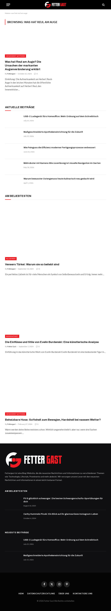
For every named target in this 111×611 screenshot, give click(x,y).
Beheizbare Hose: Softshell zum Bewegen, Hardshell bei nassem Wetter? (53, 419)
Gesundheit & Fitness (15, 56)
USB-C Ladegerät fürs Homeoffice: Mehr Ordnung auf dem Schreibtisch (61, 116)
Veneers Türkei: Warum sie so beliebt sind (32, 264)
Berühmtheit (12, 336)
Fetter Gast (11, 346)
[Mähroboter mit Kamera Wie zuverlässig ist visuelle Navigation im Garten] (13, 166)
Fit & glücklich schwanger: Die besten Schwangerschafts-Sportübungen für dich (63, 500)
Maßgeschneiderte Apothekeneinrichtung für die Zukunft (53, 132)
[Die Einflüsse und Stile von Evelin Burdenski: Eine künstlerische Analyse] (55, 309)
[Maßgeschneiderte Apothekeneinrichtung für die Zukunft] (13, 135)
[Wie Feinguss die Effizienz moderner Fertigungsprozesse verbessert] (13, 151)
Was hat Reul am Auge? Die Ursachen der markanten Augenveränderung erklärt (23, 65)
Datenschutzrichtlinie (41, 593)
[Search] (103, 4)
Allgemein (10, 259)
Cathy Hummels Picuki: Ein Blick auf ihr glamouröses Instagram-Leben (60, 514)
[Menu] (8, 4)
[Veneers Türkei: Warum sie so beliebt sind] (55, 232)
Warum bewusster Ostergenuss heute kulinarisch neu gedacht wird (59, 179)
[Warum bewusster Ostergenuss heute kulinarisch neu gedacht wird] (13, 182)
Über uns (64, 593)
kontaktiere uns (83, 593)
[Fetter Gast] (55, 4)
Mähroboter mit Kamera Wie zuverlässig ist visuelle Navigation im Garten (62, 163)
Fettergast (11, 74)
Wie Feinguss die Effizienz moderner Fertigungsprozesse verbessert (59, 147)
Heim (21, 593)
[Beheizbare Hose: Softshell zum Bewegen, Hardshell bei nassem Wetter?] (55, 387)
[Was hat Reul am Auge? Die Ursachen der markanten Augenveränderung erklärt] (29, 44)
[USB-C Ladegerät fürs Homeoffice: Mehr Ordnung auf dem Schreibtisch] (13, 120)
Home (7, 13)
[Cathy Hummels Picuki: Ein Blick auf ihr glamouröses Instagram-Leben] (13, 517)
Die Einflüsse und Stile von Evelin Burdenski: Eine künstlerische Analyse (52, 342)
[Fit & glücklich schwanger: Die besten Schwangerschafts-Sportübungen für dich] (13, 502)
